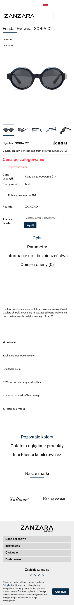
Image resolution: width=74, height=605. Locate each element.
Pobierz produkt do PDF (22, 195)
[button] (37, 539)
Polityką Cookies (11, 585)
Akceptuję (60, 591)
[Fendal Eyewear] (60, 143)
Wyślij (30, 225)
